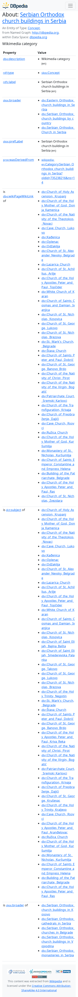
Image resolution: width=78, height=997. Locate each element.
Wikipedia (55, 981)
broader (12, 100)
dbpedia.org (38, 37)
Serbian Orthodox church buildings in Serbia (34, 17)
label (9, 82)
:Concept (50, 73)
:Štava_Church (53, 351)
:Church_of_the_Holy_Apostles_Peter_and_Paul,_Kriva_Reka (57, 737)
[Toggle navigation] (70, 5)
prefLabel (13, 141)
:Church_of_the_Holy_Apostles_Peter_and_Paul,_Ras (57, 487)
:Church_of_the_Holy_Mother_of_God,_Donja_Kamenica (58, 205)
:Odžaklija (50, 246)
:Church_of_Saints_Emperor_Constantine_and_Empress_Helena (58, 464)
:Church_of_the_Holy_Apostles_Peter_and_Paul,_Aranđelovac (57, 827)
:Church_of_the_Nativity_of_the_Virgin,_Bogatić (58, 387)
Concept (34, 28)
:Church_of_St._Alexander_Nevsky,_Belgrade (58, 255)
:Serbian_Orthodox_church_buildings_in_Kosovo (58, 909)
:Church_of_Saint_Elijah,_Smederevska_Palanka (58, 655)
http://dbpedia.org (45, 32)
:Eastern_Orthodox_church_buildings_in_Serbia (58, 104)
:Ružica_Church (54, 432)
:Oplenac (50, 242)
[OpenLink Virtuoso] (16, 971)
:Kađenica (50, 237)
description (14, 59)
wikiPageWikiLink (18, 196)
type (8, 73)
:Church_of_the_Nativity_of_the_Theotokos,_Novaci (58, 219)
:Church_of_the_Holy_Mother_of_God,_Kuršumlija (57, 441)
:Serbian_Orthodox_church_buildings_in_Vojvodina (58, 941)
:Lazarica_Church (55, 264)
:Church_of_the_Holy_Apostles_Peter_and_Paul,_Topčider (57, 282)
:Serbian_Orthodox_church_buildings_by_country (58, 118)
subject (13, 510)
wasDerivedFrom (18, 160)
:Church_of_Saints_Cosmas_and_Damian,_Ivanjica (58, 305)
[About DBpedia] (14, 6)
